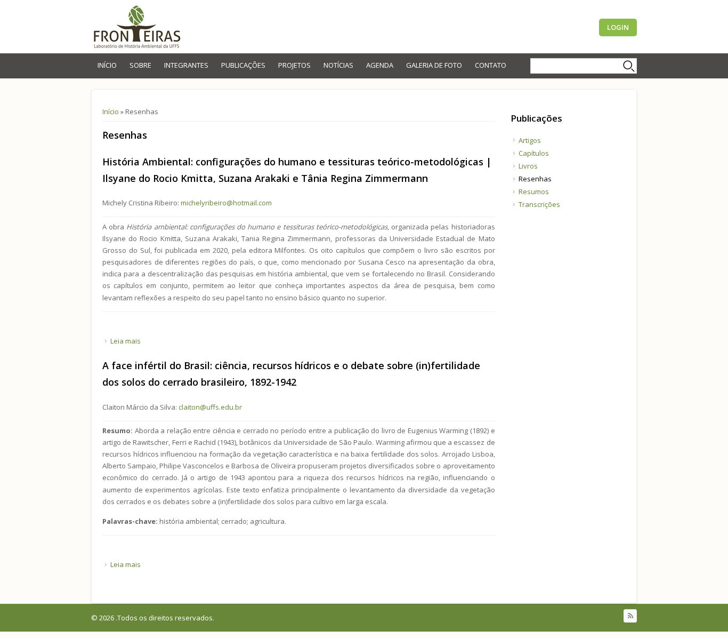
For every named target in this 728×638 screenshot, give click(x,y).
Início (107, 65)
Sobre (140, 65)
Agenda (379, 65)
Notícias (338, 65)
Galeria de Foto (434, 65)
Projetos (294, 65)
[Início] (136, 26)
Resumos (534, 191)
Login (618, 27)
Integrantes (186, 65)
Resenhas (535, 179)
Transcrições (539, 204)
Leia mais (125, 341)
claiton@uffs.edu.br (210, 407)
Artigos (530, 140)
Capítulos (534, 153)
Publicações (243, 65)
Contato (490, 65)
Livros (528, 166)
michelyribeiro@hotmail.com (226, 203)
